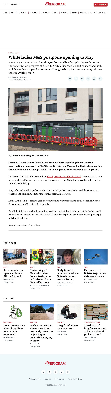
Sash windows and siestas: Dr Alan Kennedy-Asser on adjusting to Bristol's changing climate (41, 333)
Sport (92, 12)
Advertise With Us (75, 379)
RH (62, 385)
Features (34, 12)
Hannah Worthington (17, 77)
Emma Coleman (9, 338)
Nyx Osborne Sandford (39, 286)
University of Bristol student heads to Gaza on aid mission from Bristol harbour (40, 276)
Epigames (102, 12)
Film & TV (65, 12)
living (17, 53)
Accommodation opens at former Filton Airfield (13, 273)
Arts (56, 12)
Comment (23, 12)
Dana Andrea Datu (64, 282)
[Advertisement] (55, 31)
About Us (47, 379)
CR (60, 385)
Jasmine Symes (90, 338)
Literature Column (92, 322)
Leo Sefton (61, 332)
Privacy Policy (34, 379)
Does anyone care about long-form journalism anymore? (14, 330)
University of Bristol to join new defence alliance (95, 273)
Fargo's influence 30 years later (67, 327)
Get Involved (100, 5)
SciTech (83, 12)
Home (5, 12)
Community (45, 12)
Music (74, 12)
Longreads (7, 322)
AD (65, 385)
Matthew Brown (91, 279)
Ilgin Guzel (34, 344)
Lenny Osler (8, 279)
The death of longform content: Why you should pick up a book (95, 330)
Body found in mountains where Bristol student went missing (68, 275)
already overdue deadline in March (64, 176)
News (13, 12)
